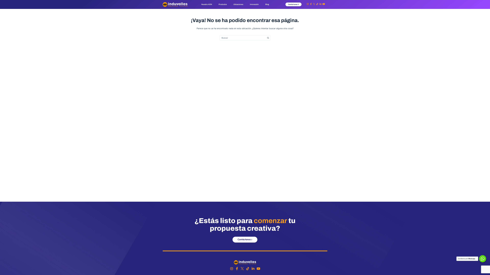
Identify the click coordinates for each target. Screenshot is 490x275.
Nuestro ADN (206, 4)
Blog (267, 4)
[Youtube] (324, 4)
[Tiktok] (317, 4)
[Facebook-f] (311, 4)
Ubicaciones (238, 4)
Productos (223, 4)
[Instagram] (308, 4)
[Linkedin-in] (320, 4)
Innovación (254, 4)
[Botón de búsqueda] (268, 37)
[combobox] (243, 37)
